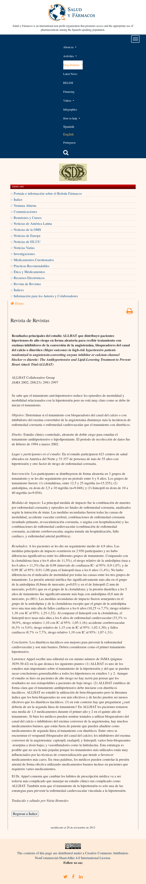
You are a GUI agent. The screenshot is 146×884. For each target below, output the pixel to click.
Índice (18, 199)
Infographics (70, 109)
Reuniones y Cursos (27, 217)
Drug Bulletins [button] (71, 65)
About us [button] (68, 47)
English (68, 134)
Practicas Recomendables (31, 266)
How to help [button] (70, 118)
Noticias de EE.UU (27, 241)
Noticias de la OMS (27, 229)
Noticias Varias (24, 247)
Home (19, 303)
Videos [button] (67, 100)
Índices (19, 290)
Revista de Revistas (27, 284)
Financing (68, 91)
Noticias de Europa (27, 235)
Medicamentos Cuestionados (34, 260)
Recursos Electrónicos (29, 278)
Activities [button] (69, 56)
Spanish (68, 126)
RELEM (68, 83)
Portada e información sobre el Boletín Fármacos (48, 193)
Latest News (70, 74)
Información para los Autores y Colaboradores (46, 296)
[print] (129, 312)
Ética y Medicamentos (29, 271)
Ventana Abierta (25, 205)
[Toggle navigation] (135, 39)
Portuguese (69, 142)
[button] (66, 152)
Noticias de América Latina (33, 223)
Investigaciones (24, 253)
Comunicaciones (25, 211)
